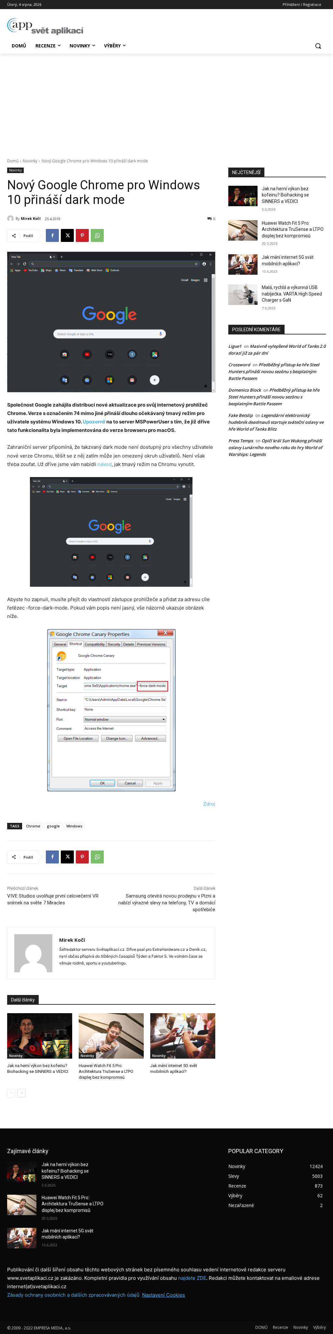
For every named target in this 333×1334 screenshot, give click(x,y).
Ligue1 (234, 346)
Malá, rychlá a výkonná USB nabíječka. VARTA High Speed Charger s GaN (292, 294)
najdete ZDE (192, 1278)
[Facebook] (52, 235)
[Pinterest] (82, 235)
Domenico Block (244, 390)
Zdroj (209, 804)
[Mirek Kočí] (11, 218)
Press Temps (240, 441)
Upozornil (94, 422)
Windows (74, 826)
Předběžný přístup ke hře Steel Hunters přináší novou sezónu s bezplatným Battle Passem (273, 371)
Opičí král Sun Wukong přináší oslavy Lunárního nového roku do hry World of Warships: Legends (275, 447)
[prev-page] (11, 1093)
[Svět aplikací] (45, 26)
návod (105, 464)
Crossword (239, 365)
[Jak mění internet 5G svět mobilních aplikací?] (182, 1036)
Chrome (33, 826)
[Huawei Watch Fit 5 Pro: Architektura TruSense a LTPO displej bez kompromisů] (111, 1036)
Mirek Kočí (31, 218)
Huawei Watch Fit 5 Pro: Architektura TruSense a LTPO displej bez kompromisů (106, 1071)
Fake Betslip (240, 415)
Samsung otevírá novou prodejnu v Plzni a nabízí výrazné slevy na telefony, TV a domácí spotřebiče (166, 902)
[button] (318, 46)
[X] (67, 235)
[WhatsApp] (97, 235)
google (53, 826)
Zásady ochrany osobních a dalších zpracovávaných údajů (73, 1295)
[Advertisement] (166, 102)
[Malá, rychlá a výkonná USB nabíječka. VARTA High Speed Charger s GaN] (243, 294)
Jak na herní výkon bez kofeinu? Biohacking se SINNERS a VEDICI (285, 195)
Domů (13, 161)
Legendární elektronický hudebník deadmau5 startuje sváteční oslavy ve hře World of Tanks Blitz (276, 422)
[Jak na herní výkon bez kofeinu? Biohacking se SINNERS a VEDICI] (39, 1036)
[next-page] (22, 1093)
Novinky (30, 161)
